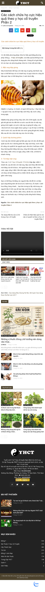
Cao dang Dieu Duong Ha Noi (19, 293)
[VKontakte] (28, 484)
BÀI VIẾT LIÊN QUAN (8, 259)
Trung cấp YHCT (12, 462)
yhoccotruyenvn (8, 25)
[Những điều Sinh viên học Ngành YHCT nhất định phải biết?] (6, 513)
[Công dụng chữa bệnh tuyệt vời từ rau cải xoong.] (33, 399)
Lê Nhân (3, 344)
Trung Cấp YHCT (6, 559)
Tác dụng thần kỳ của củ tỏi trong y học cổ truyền (10, 216)
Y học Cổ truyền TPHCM (20, 162)
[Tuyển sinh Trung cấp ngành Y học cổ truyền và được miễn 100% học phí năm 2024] (22, 271)
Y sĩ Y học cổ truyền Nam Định (22, 460)
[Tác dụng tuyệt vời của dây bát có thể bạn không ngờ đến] (6, 523)
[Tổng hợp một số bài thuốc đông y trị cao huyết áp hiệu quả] (37, 271)
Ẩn (21, 48)
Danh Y (3, 563)
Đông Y (3, 541)
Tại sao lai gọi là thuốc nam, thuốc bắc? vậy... (28, 501)
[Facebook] (12, 484)
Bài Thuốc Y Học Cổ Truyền (7, 274)
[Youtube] (33, 484)
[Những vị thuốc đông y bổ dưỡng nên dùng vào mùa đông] (22, 321)
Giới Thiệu (4, 566)
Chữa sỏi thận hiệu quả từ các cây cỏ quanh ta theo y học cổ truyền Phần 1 (33, 217)
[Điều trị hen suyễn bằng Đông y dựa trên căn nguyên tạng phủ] (8, 271)
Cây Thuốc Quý (6, 405)
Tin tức (3, 550)
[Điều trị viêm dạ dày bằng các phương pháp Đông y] (6, 366)
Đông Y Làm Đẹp (6, 10)
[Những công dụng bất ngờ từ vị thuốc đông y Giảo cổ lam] (11, 421)
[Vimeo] (22, 484)
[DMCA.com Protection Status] (22, 481)
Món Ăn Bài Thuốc (7, 556)
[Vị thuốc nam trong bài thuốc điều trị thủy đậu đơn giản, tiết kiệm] (11, 399)
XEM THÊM (6, 262)
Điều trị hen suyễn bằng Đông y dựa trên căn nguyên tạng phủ (7, 279)
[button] (42, 3)
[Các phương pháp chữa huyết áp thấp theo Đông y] (6, 376)
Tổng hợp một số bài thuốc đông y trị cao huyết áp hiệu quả (35, 279)
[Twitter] (17, 484)
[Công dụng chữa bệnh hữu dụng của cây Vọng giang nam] (33, 421)
